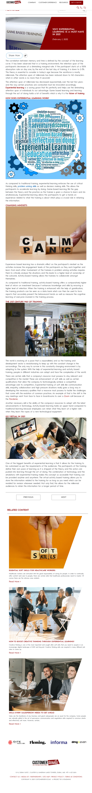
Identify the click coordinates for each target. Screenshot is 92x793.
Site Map (46, 777)
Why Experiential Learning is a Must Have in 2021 (68, 32)
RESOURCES (63, 2)
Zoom (66, 396)
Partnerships (35, 777)
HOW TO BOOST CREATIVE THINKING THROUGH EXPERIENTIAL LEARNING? (41, 642)
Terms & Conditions (73, 777)
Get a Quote (76, 2)
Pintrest (26, 56)
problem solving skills (27, 186)
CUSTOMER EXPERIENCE (48, 2)
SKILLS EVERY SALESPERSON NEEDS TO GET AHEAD (31, 713)
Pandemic (13, 399)
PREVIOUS (28, 497)
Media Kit (25, 777)
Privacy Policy (57, 777)
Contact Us (15, 777)
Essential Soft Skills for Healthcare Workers (32, 570)
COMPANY (32, 2)
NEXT (63, 497)
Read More (14, 582)
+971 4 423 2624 (71, 772)
